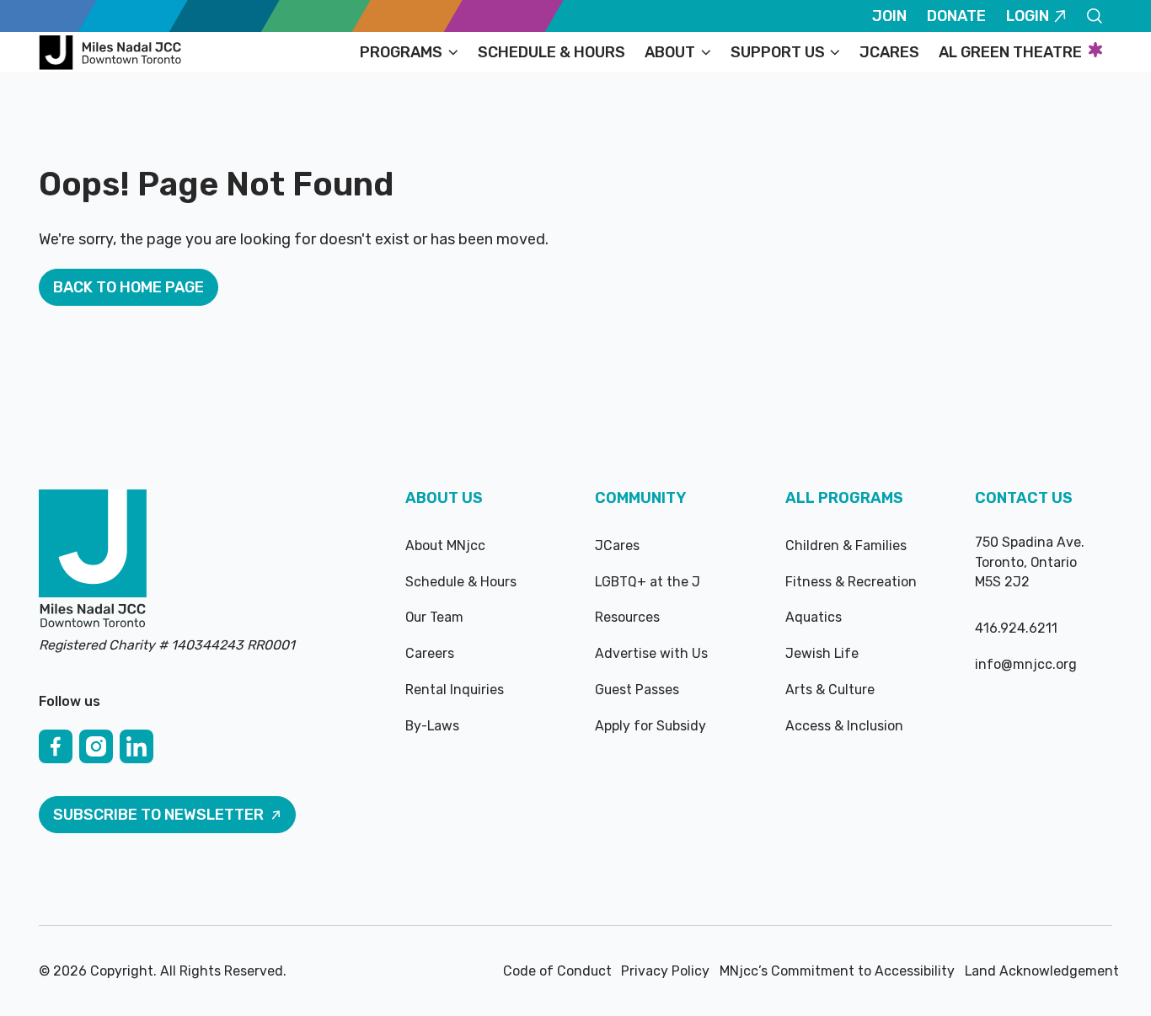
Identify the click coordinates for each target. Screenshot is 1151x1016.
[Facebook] (55, 746)
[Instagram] (96, 746)
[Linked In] (136, 746)
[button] (409, 52)
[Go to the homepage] (93, 560)
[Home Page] (113, 52)
